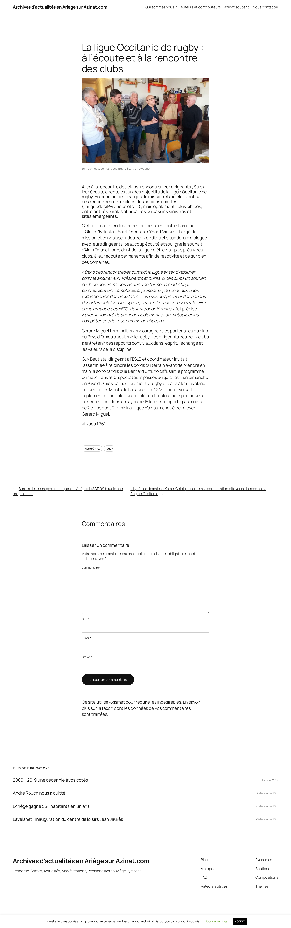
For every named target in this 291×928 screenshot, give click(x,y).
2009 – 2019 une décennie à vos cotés (50, 780)
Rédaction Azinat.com (106, 168)
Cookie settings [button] (217, 921)
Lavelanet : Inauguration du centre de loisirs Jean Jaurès (68, 819)
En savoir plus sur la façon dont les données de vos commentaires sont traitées (141, 708)
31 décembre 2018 (267, 793)
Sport (130, 168)
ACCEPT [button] (239, 921)
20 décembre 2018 (267, 819)
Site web (87, 657)
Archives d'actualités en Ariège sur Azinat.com (60, 7)
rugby (109, 448)
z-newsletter (143, 168)
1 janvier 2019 (270, 780)
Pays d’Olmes (92, 448)
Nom (85, 619)
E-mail (86, 638)
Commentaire (91, 567)
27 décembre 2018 (267, 806)
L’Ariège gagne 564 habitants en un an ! (51, 806)
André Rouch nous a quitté (39, 793)
